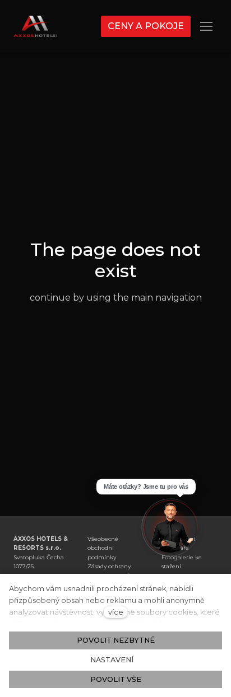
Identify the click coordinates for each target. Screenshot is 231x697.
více (115, 612)
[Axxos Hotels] (35, 26)
